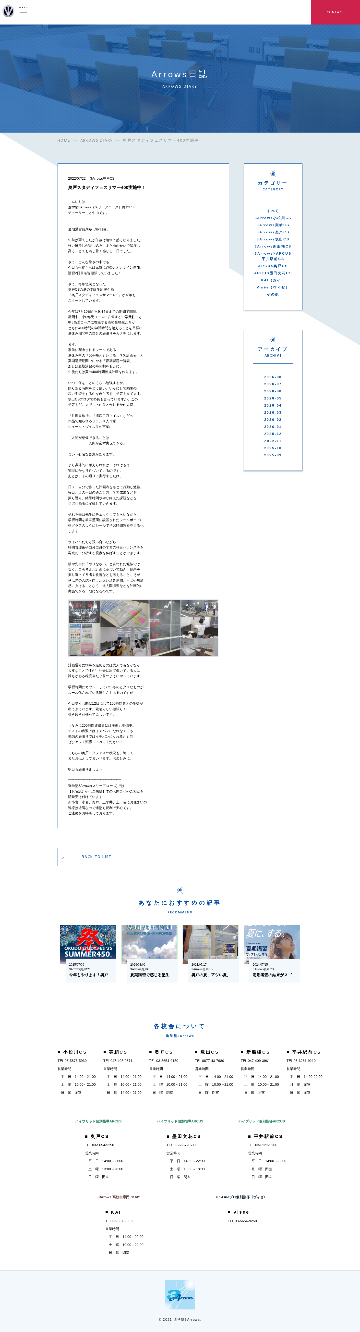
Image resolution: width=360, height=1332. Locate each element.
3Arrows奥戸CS (273, 232)
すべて (273, 211)
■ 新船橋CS (255, 1052)
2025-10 (273, 448)
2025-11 (273, 441)
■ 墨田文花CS (184, 1136)
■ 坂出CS (207, 1052)
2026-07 (273, 384)
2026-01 (273, 427)
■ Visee (238, 1212)
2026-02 (273, 420)
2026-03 (273, 412)
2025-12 (273, 434)
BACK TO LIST (97, 857)
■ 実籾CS (115, 1052)
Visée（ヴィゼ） (273, 287)
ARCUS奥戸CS (273, 266)
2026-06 (273, 391)
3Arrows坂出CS (273, 239)
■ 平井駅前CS (304, 1052)
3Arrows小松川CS (273, 218)
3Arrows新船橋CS (273, 246)
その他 (273, 294)
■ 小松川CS (72, 1052)
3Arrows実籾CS (273, 225)
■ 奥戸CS (161, 1052)
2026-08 (273, 377)
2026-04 (273, 405)
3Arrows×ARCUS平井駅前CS (273, 256)
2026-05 (273, 398)
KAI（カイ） (273, 280)
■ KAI (113, 1212)
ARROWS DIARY (96, 140)
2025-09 (273, 455)
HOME (64, 140)
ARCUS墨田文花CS (273, 273)
